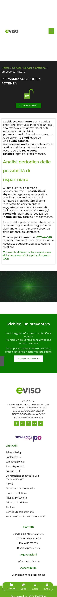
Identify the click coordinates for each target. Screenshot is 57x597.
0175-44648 (44, 237)
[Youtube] (34, 423)
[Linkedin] (28, 423)
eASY (47, 588)
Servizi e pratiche (34, 68)
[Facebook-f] (16, 423)
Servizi (16, 68)
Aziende (11, 588)
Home (5, 68)
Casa (23, 588)
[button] (51, 31)
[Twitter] (40, 423)
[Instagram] (22, 423)
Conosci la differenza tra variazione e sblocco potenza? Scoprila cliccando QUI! (27, 255)
